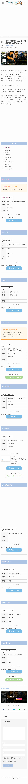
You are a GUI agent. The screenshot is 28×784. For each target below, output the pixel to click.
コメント (5, 725)
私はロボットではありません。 (10, 761)
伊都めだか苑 (8, 166)
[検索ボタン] (25, 3)
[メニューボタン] (2, 3)
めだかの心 (7, 152)
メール (4, 747)
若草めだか (7, 159)
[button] (3, 709)
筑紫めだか (7, 154)
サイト (4, 752)
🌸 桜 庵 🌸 (8, 147)
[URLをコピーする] (24, 709)
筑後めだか (7, 150)
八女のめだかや (8, 164)
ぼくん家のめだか (9, 161)
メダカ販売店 (9, 45)
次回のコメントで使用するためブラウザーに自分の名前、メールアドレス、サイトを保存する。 (14, 758)
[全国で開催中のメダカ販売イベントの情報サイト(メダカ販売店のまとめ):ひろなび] (14, 3)
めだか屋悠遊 (8, 157)
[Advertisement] (14, 21)
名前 (4, 742)
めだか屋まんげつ (9, 169)
